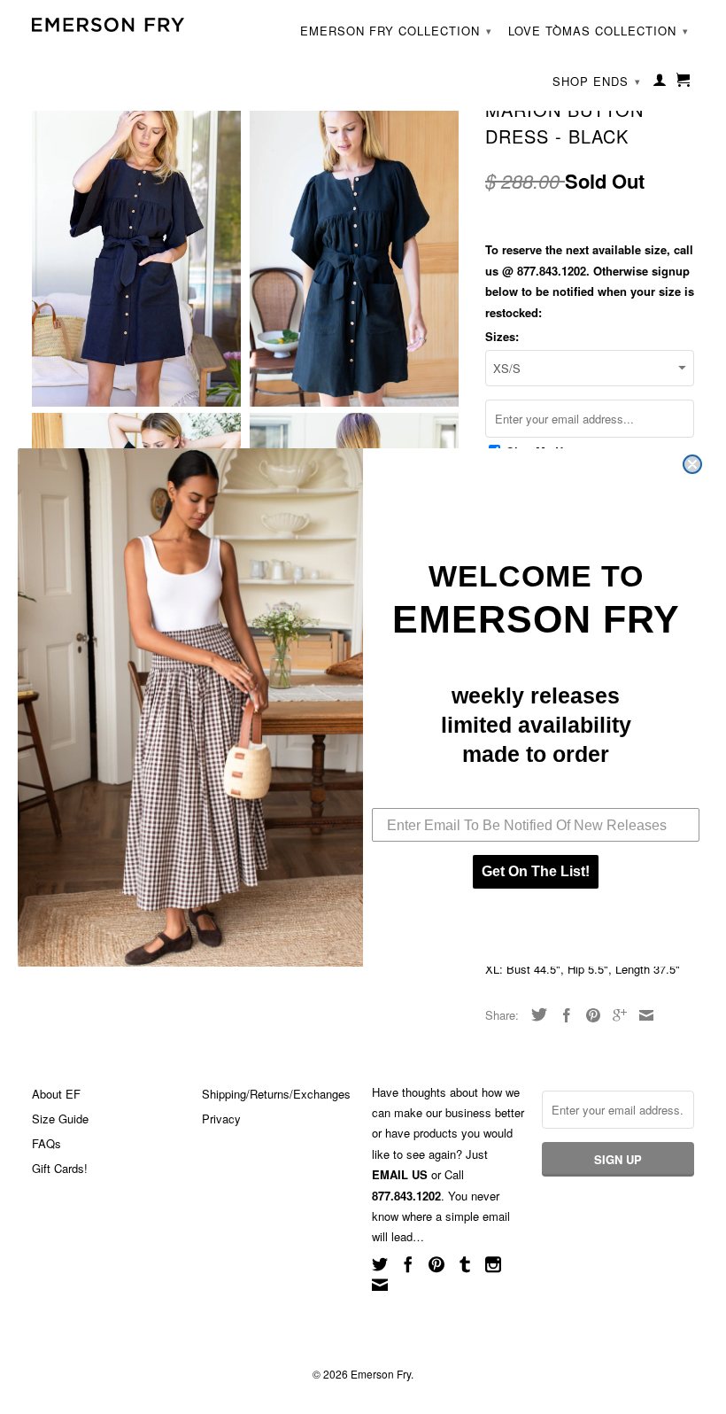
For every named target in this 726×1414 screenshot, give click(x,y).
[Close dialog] (692, 464)
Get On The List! (536, 871)
